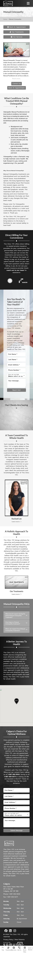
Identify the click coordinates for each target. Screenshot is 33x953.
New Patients (20, 939)
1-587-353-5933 (14, 774)
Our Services (17, 37)
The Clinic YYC (14, 934)
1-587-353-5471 (10, 777)
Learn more (16, 522)
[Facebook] (6, 931)
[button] (16, 701)
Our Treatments (18, 32)
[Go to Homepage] (8, 3)
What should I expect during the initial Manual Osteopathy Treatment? (15, 615)
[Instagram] (15, 931)
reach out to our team (15, 270)
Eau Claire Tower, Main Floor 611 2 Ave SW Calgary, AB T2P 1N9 (13, 887)
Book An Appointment (17, 27)
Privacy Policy (8, 939)
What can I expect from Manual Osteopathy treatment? (15, 629)
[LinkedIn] (10, 931)
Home (5, 19)
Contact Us (16, 84)
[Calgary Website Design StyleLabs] (13, 944)
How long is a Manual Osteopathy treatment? (12, 623)
